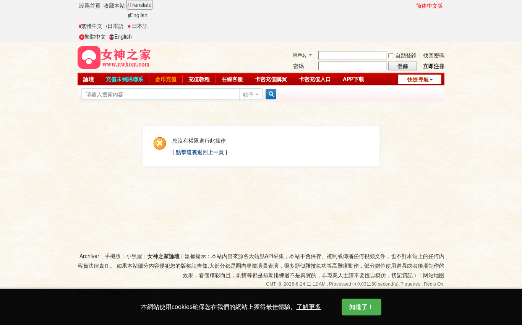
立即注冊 (433, 66)
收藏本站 (114, 5)
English (139, 15)
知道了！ (361, 307)
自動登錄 (406, 55)
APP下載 (353, 79)
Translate (140, 4)
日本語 (115, 25)
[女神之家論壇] (114, 56)
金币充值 (166, 79)
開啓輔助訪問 (413, 5)
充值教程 (199, 79)
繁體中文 (91, 25)
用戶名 (299, 55)
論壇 (88, 79)
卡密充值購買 (271, 79)
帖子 (248, 94)
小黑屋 (134, 256)
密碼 (298, 66)
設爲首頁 (90, 5)
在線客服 (232, 79)
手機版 (113, 256)
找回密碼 (433, 55)
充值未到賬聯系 (124, 79)
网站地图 (433, 275)
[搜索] (270, 94)
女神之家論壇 (164, 256)
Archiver (89, 256)
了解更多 (309, 307)
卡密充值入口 (315, 79)
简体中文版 (429, 5)
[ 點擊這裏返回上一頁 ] (199, 152)
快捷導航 (418, 79)
